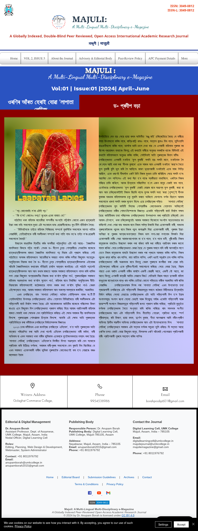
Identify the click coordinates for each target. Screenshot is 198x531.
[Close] (193, 524)
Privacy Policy (23, 526)
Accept (181, 524)
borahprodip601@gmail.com (165, 401)
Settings (163, 524)
